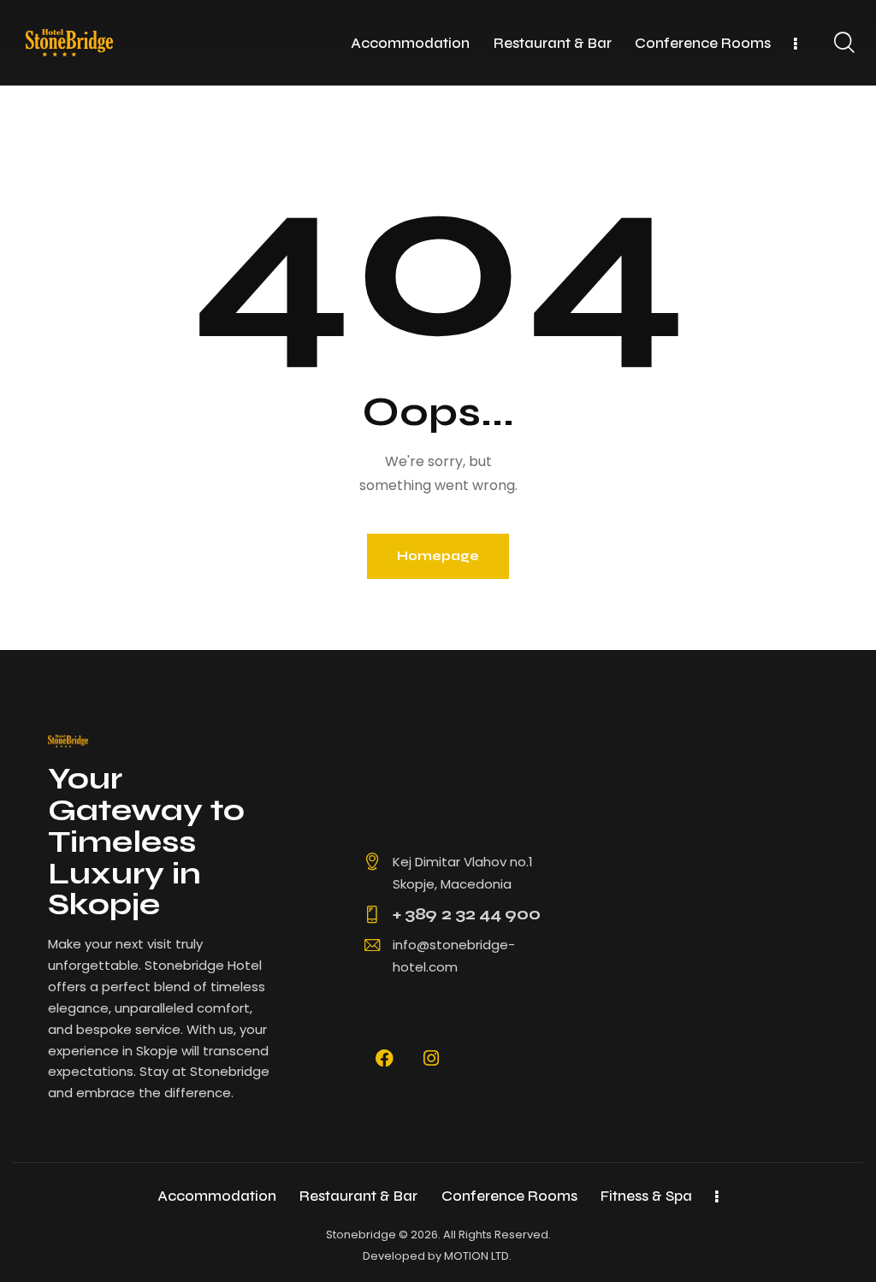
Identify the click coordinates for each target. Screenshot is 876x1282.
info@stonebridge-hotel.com (454, 956)
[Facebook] (385, 1059)
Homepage (438, 556)
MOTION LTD (476, 1256)
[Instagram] (431, 1059)
